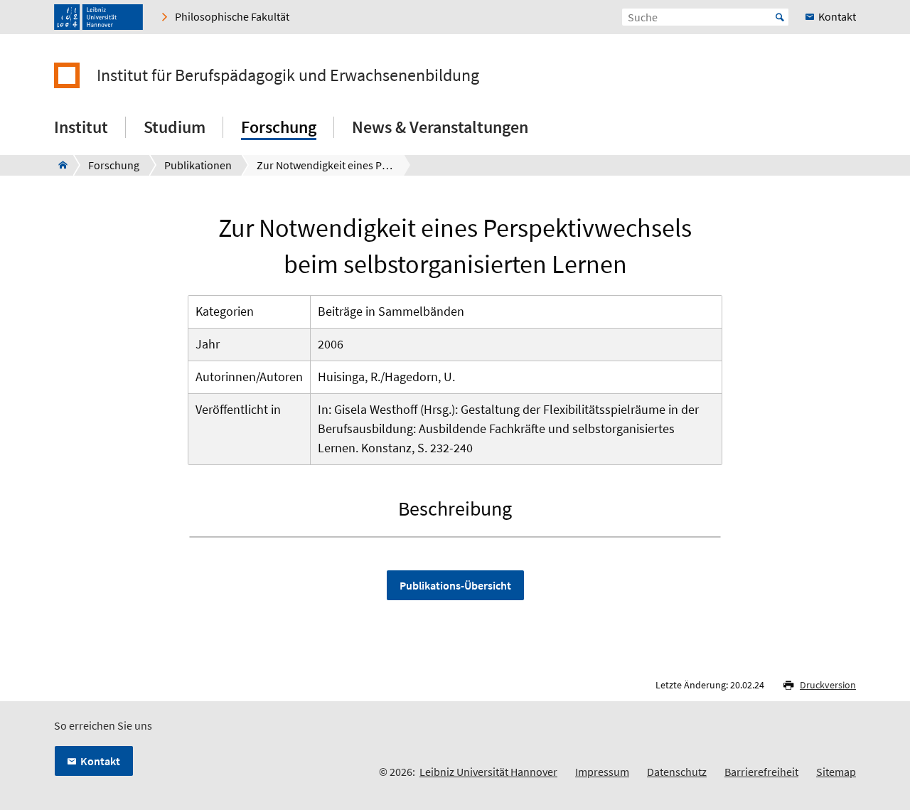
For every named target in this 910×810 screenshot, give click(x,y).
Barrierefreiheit (761, 771)
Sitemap (836, 771)
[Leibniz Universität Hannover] (98, 17)
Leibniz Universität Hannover (488, 771)
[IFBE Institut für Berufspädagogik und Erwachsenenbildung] (59, 165)
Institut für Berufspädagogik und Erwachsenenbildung (288, 75)
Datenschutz (677, 771)
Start (779, 17)
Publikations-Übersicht (455, 585)
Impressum (602, 771)
